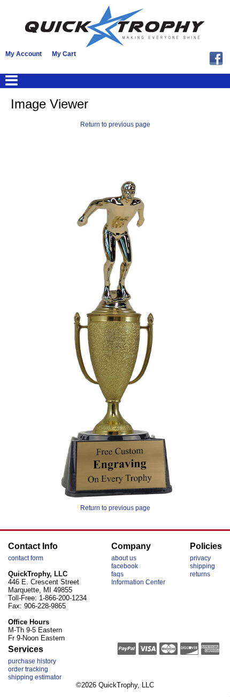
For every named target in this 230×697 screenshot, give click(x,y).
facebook (124, 566)
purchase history (32, 661)
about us (123, 558)
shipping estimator (35, 677)
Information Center (138, 582)
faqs (117, 574)
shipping (202, 566)
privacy (200, 558)
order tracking (28, 669)
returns (200, 574)
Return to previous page (115, 124)
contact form (25, 558)
